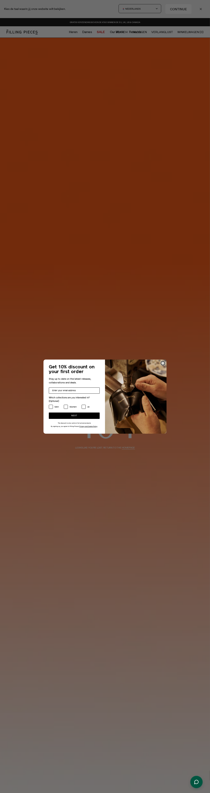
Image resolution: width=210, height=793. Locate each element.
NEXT (74, 415)
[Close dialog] (163, 363)
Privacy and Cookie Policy (88, 426)
